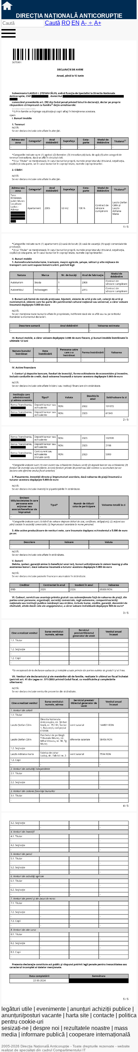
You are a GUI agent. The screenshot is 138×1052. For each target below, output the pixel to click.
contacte (103, 1015)
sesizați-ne (15, 1028)
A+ (97, 23)
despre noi (46, 1028)
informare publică (43, 1034)
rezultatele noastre (87, 1028)
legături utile (16, 1009)
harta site (77, 1015)
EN (75, 23)
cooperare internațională (99, 1034)
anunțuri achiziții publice (100, 1009)
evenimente (51, 1009)
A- (84, 23)
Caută (52, 23)
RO (66, 23)
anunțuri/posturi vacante (31, 1015)
